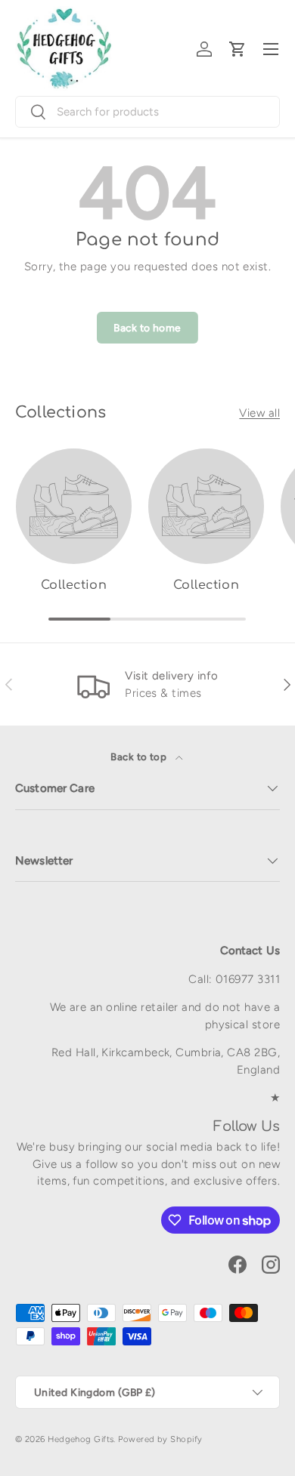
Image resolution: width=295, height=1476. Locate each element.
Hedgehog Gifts (80, 1439)
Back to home (147, 328)
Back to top (139, 756)
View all (259, 413)
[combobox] (147, 112)
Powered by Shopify (160, 1439)
